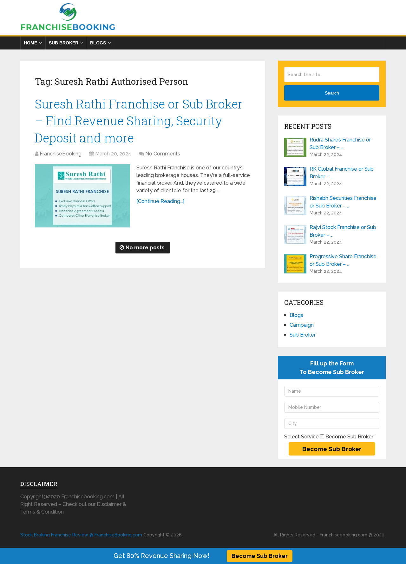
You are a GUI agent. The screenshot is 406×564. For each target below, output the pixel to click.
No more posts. (146, 248)
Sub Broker (63, 42)
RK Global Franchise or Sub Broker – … (342, 173)
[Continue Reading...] (160, 201)
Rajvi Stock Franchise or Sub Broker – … (343, 231)
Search (332, 92)
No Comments (162, 154)
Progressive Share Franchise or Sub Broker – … (343, 260)
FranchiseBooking (61, 154)
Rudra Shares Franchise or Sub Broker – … (340, 143)
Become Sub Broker (260, 556)
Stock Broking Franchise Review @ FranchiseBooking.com (81, 534)
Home (30, 42)
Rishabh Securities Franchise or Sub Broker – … (343, 202)
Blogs (98, 42)
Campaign (302, 325)
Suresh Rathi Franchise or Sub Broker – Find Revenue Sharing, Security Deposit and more (139, 120)
